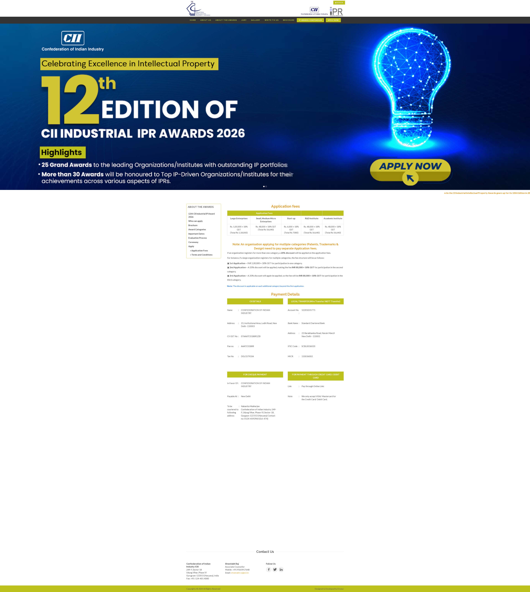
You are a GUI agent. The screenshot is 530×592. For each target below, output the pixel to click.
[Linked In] (281, 569)
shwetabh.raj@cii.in (240, 572)
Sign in (340, 2)
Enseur (341, 589)
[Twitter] (275, 569)
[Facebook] (268, 569)
